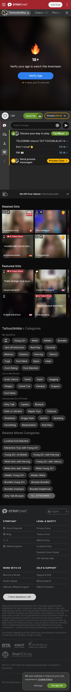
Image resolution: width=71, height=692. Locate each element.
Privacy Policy (44, 528)
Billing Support (44, 581)
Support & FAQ (44, 575)
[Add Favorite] (5, 115)
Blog (9, 534)
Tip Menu (58, 133)
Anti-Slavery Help (45, 558)
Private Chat (56, 160)
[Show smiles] (57, 125)
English (55, 511)
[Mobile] (6, 340)
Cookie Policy (45, 679)
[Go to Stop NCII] (22, 655)
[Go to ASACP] (19, 646)
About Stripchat (14, 528)
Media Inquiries (14, 546)
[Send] (65, 125)
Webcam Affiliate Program (16, 587)
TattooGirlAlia (12, 328)
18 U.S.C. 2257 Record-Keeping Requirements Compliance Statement (31, 666)
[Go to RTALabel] (6, 646)
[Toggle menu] (4, 4)
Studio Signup (10, 581)
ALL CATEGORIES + (41, 495)
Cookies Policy (44, 546)
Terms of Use (43, 534)
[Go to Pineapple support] (5, 654)
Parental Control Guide (48, 552)
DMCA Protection (45, 587)
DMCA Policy (43, 540)
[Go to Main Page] (22, 4)
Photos (59, 12)
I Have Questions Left (19, 597)
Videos (41, 12)
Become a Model (11, 575)
